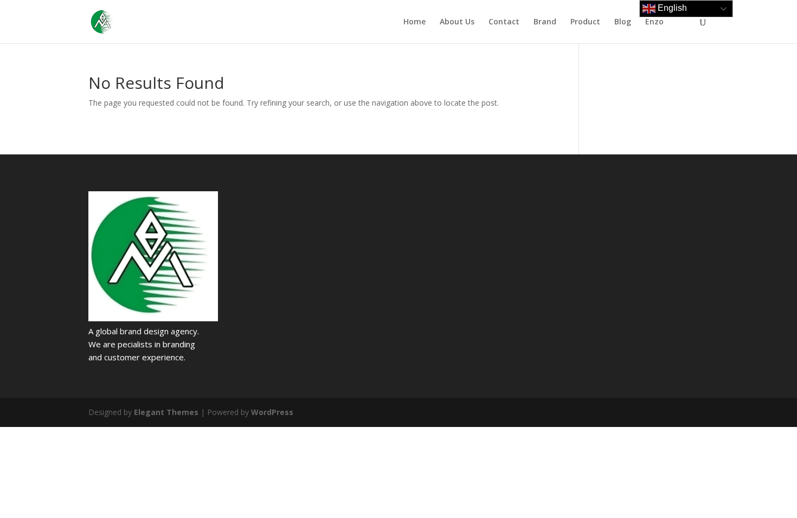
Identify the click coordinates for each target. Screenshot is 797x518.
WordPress (272, 412)
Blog (622, 22)
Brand (545, 22)
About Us (457, 22)
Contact (504, 22)
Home (414, 22)
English (671, 7)
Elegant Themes (166, 412)
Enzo (654, 22)
